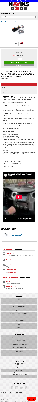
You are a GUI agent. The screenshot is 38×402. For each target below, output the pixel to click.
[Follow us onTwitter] (20, 387)
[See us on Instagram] (15, 387)
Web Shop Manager (26, 401)
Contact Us (19, 377)
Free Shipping (11, 260)
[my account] (12, 8)
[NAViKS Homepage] (19, 4)
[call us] (21, 8)
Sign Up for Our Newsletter (13, 393)
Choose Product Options (19, 62)
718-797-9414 (12, 272)
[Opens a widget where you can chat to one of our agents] (31, 399)
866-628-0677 (11, 286)
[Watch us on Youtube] (25, 387)
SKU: (2, 78)
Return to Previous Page (11, 22)
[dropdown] (25, 8)
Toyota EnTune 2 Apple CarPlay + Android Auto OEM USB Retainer (23, 234)
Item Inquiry (19, 65)
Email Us (9, 281)
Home (2, 22)
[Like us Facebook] (11, 387)
